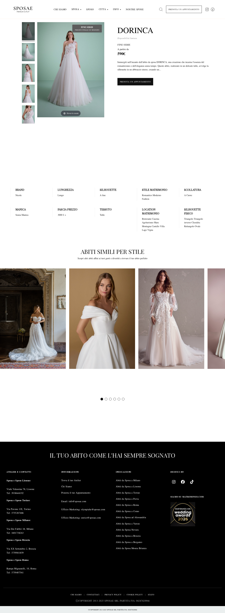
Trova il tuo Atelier (71, 480)
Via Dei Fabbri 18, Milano (20, 528)
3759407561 (17, 572)
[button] (101, 399)
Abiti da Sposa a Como (127, 511)
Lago (144, 229)
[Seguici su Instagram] (207, 9)
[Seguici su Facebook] (213, 9)
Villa (162, 226)
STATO (151, 594)
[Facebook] (183, 482)
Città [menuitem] (102, 9)
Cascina (155, 218)
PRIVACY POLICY (113, 594)
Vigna (150, 229)
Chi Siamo (66, 486)
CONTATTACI (93, 594)
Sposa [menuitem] (75, 9)
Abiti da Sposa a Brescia (128, 536)
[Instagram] (173, 482)
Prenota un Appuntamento (135, 81)
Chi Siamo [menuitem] (60, 9)
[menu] (98, 9)
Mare (156, 222)
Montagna (146, 226)
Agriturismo (147, 222)
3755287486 (17, 513)
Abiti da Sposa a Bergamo (129, 542)
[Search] (161, 9)
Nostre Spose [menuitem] (135, 9)
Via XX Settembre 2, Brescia (21, 548)
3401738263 (17, 532)
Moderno (157, 195)
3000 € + (62, 214)
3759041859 (17, 552)
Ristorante (146, 218)
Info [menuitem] (116, 9)
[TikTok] (192, 482)
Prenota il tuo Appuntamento (76, 492)
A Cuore (188, 195)
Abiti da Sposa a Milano (128, 480)
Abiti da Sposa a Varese (128, 523)
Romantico (147, 195)
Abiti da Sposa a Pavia (127, 498)
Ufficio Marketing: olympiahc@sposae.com (83, 509)
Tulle (102, 214)
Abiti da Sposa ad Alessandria (131, 517)
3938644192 (17, 493)
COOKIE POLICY (135, 594)
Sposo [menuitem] (90, 9)
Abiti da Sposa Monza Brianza (131, 548)
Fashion (145, 198)
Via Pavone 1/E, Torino (19, 509)
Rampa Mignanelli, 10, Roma (21, 568)
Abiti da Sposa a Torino (128, 492)
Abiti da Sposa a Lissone (128, 486)
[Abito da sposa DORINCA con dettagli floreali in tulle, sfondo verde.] (28, 73)
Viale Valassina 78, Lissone (20, 489)
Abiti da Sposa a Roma (127, 505)
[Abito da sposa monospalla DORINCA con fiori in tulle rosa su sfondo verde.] (28, 115)
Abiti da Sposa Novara (127, 529)
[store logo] (25, 9)
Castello (155, 226)
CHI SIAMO (76, 594)
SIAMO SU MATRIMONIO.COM (187, 496)
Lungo (61, 195)
